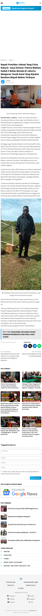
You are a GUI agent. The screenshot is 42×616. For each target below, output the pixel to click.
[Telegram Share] (35, 346)
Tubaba (6, 559)
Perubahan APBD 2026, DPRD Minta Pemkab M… (24, 540)
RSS (32, 602)
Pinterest (12, 599)
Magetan (7, 551)
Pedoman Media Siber (31, 582)
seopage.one (32, 610)
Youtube (12, 602)
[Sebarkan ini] (25, 346)
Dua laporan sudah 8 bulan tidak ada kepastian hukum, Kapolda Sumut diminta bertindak (31, 406)
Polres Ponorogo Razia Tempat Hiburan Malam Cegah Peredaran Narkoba (9, 386)
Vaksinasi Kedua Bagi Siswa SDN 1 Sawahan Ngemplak (31, 354)
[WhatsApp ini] (39, 346)
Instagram (32, 599)
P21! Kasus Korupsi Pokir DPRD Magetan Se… (23, 509)
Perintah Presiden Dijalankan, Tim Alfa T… (23, 532)
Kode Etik (10, 585)
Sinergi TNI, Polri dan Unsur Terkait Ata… (22, 524)
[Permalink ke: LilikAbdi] (3, 81)
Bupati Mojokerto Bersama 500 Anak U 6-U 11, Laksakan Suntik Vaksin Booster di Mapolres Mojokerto (10, 356)
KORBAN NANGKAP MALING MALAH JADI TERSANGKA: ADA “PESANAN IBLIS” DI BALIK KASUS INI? (10, 431)
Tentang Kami (10, 582)
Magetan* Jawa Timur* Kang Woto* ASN (17, 566)
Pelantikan (7, 555)
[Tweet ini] (30, 346)
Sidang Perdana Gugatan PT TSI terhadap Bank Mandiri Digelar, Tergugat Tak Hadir (31, 386)
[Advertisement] (21, 33)
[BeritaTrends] (21, 3)
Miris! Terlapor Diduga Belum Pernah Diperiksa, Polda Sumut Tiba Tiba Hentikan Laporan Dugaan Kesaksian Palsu (30, 432)
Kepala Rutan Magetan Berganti (16, 8)
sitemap (21, 588)
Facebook (12, 596)
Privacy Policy (31, 585)
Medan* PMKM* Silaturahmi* (13, 562)
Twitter (32, 596)
